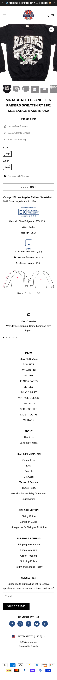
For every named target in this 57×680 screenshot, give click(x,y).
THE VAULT (28, 403)
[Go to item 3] (26, 89)
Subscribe (16, 606)
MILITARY (28, 420)
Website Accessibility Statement (28, 493)
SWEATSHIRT (28, 370)
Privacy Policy (28, 488)
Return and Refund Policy (29, 566)
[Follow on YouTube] (37, 624)
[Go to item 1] (7, 89)
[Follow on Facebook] (12, 624)
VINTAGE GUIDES (28, 398)
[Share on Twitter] (30, 293)
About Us (29, 437)
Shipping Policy (28, 561)
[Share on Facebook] (26, 293)
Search (28, 471)
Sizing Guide (29, 516)
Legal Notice (28, 499)
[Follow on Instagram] (20, 624)
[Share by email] (38, 293)
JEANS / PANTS (29, 381)
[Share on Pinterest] (34, 293)
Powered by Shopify (28, 646)
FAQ (28, 465)
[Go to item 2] (16, 89)
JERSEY (28, 386)
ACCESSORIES (28, 409)
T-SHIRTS (28, 364)
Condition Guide (28, 521)
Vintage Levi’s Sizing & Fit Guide (28, 527)
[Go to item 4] (35, 89)
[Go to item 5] (44, 89)
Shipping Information (28, 544)
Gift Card (28, 476)
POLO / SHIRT (28, 392)
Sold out (29, 187)
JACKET (28, 375)
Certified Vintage (28, 442)
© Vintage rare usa (28, 642)
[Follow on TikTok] (45, 624)
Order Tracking (28, 555)
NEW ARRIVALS (28, 359)
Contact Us (28, 460)
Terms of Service (28, 482)
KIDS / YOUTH (28, 414)
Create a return (28, 550)
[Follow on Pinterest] (28, 624)
